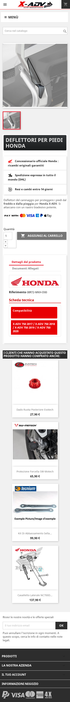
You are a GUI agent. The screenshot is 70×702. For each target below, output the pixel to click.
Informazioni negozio (20, 684)
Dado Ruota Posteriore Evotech (35, 409)
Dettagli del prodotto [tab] (26, 262)
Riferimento (17, 292)
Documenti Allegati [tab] (25, 268)
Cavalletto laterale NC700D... (35, 595)
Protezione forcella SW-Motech (35, 471)
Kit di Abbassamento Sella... (35, 533)
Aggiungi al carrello (42, 236)
